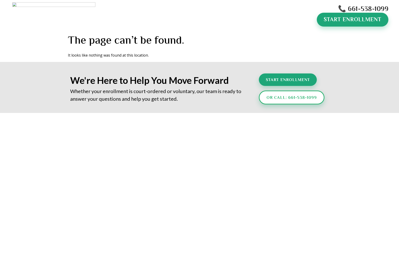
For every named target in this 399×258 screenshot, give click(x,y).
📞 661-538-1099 (363, 9)
